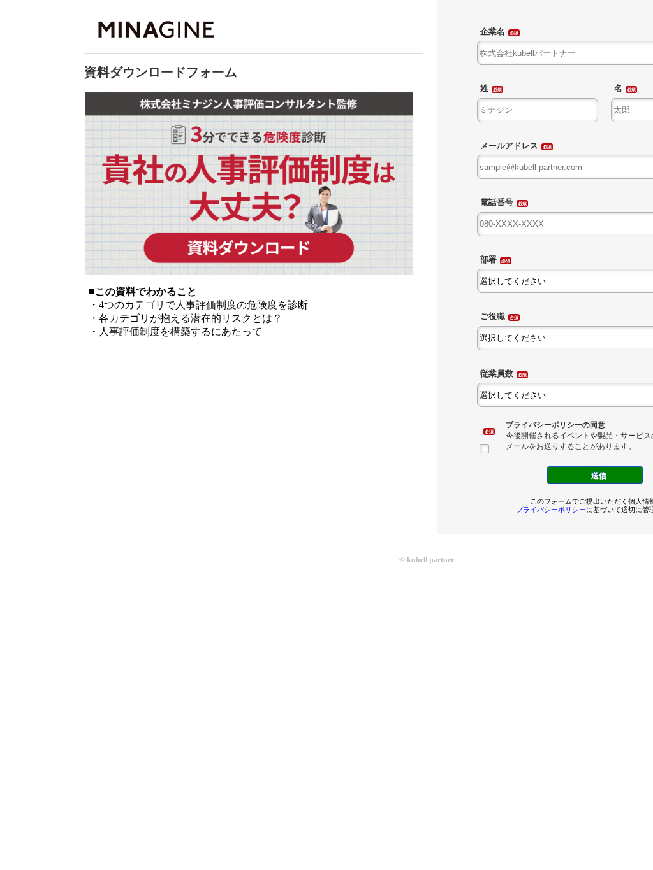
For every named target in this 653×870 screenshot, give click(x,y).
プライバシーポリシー (551, 509)
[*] (488, 429)
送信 (598, 475)
